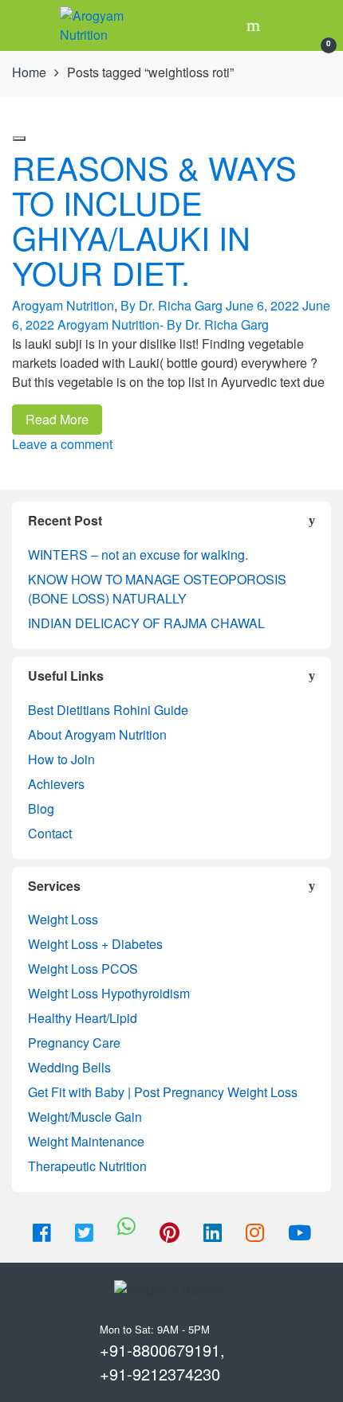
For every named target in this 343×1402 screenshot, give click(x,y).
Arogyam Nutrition (63, 305)
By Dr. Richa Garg (171, 305)
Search (255, 25)
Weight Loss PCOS (83, 968)
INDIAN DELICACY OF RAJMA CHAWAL (146, 623)
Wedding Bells (69, 1067)
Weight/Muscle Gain (85, 1116)
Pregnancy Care (74, 1042)
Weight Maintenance (86, 1141)
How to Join (61, 759)
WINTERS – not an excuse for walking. (138, 554)
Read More (57, 419)
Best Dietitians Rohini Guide (108, 710)
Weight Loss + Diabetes (95, 944)
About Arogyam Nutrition (97, 734)
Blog (41, 808)
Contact (50, 833)
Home (29, 72)
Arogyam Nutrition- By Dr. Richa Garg (163, 324)
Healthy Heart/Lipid (82, 1018)
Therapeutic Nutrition (87, 1166)
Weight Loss (63, 919)
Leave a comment (62, 444)
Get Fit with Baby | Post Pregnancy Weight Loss (163, 1092)
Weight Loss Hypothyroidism (109, 993)
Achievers (56, 784)
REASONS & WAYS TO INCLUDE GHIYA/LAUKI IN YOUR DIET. (154, 219)
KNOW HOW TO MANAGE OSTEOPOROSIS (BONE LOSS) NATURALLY (157, 588)
